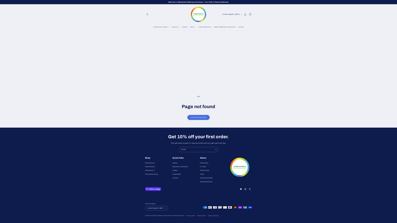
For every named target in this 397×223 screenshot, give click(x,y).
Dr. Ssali (203, 166)
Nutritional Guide (206, 178)
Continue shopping (198, 117)
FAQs (202, 174)
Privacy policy (191, 215)
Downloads (176, 174)
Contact (175, 178)
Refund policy (201, 215)
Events (174, 163)
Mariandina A (150, 163)
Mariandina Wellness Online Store (161, 215)
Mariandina (204, 163)
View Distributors (206, 182)
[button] (147, 14)
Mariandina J (150, 170)
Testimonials (204, 170)
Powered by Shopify (178, 215)
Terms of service (213, 215)
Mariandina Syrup (151, 174)
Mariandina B (150, 166)
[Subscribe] (215, 149)
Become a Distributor (180, 166)
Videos (174, 170)
